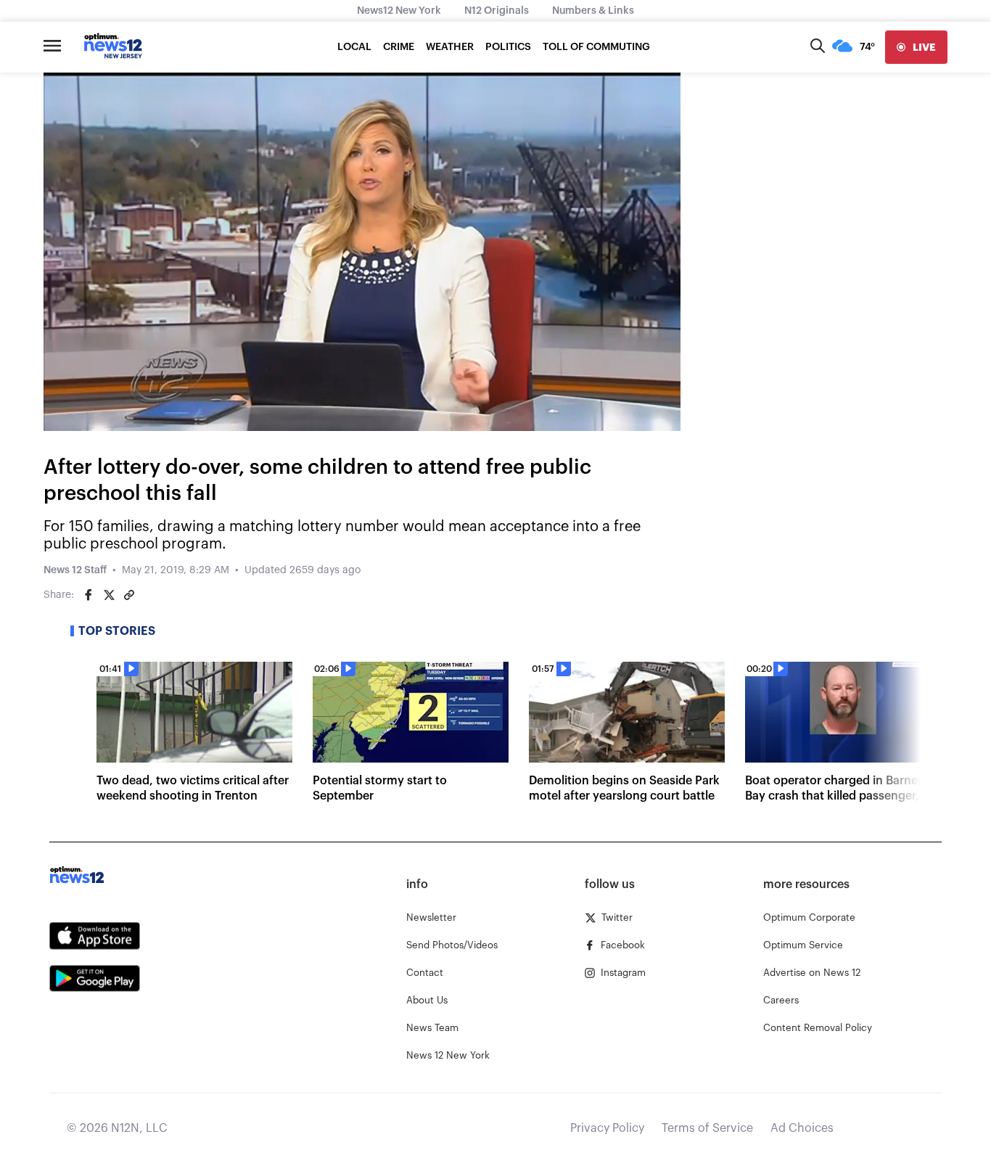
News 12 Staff (75, 570)
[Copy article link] (129, 595)
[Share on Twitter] (109, 595)
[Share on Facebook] (88, 595)
